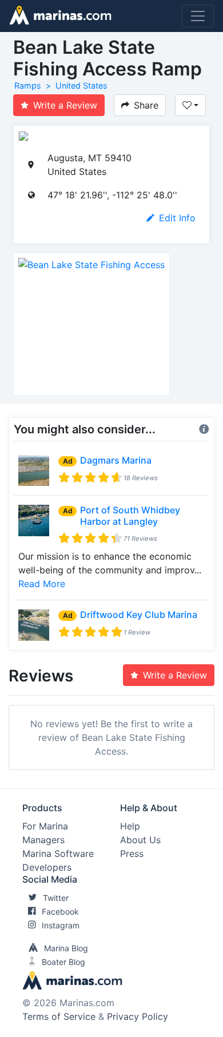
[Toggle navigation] (198, 16)
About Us (140, 839)
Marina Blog (66, 948)
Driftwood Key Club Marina (138, 614)
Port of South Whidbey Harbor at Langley (130, 515)
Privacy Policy (137, 1016)
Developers (46, 867)
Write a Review (65, 105)
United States (81, 85)
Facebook (60, 911)
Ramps (27, 85)
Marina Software (58, 853)
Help (130, 826)
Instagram (60, 925)
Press (132, 853)
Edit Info (177, 218)
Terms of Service (58, 1016)
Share (146, 105)
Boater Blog (63, 962)
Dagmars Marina (116, 460)
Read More (41, 583)
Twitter (56, 898)
